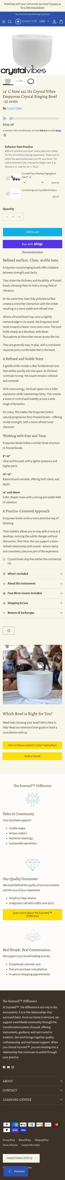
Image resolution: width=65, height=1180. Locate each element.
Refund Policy (25, 1140)
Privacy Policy (9, 1140)
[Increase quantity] (20, 217)
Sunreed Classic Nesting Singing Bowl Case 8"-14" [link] (39, 175)
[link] (15, 178)
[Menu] (4, 22)
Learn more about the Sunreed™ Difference (32, 914)
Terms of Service (10, 1145)
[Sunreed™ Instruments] (25, 22)
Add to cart (32, 232)
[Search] (11, 22)
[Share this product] (8, 630)
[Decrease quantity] (6, 217)
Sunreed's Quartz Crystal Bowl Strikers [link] (39, 190)
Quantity (8, 209)
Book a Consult (32, 756)
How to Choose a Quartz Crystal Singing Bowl (32, 745)
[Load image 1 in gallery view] (32, 50)
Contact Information (30, 1145)
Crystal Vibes (14, 108)
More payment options (32, 252)
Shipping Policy (42, 1140)
